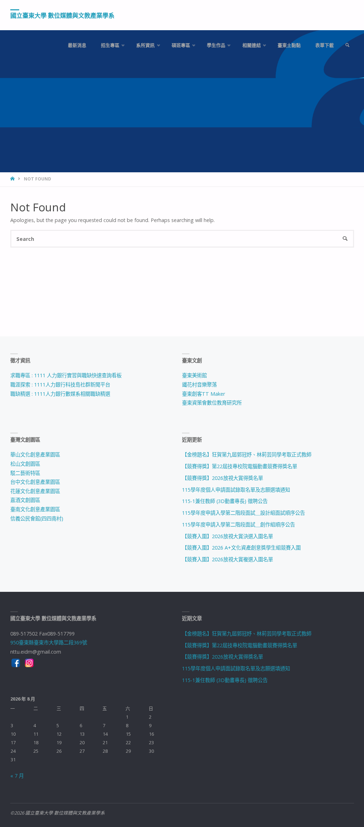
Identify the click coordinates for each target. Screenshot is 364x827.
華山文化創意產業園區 (35, 454)
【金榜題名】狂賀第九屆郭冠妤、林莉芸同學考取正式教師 (246, 454)
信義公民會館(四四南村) (36, 518)
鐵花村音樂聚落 (199, 384)
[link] (347, 45)
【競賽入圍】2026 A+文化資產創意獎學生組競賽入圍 (241, 547)
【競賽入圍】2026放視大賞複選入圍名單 (227, 559)
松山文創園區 (25, 463)
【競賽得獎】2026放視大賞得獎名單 (222, 478)
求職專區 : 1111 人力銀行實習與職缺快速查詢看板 (66, 375)
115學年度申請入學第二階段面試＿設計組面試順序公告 (243, 512)
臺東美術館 (194, 375)
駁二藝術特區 (25, 473)
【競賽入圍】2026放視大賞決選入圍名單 (227, 536)
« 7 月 (17, 775)
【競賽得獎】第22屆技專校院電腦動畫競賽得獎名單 (239, 466)
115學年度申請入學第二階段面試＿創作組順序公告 (238, 524)
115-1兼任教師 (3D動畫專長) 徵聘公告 (225, 501)
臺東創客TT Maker (203, 393)
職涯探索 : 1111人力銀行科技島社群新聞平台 (60, 384)
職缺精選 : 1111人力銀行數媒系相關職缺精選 (60, 393)
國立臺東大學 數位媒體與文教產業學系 (62, 15)
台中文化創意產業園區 (35, 482)
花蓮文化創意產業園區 (35, 491)
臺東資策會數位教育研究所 (212, 402)
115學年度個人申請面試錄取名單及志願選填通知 (236, 489)
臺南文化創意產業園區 (35, 509)
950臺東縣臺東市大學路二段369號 (48, 642)
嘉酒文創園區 (25, 500)
